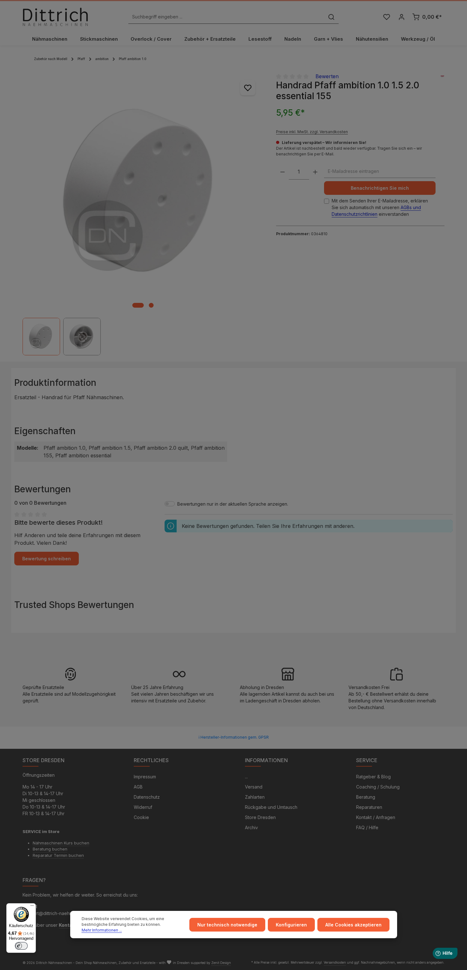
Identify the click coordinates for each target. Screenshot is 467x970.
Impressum (145, 776)
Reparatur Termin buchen (58, 855)
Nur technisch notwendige (227, 924)
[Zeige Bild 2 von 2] (151, 305)
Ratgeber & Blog (373, 776)
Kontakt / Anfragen (375, 817)
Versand (253, 786)
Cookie (141, 817)
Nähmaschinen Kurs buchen (61, 842)
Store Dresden (260, 817)
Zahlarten (255, 797)
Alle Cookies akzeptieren (353, 924)
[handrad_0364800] (143, 192)
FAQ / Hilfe (367, 827)
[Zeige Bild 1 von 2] (138, 305)
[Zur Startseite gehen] (55, 16)
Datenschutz (147, 797)
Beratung (365, 797)
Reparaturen (369, 807)
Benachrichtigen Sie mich (380, 188)
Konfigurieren (291, 924)
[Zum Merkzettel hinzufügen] (247, 87)
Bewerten (327, 76)
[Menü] (32, 907)
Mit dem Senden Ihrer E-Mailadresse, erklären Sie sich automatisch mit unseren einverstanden (380, 207)
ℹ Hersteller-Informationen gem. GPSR (234, 737)
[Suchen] (331, 17)
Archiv (251, 827)
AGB (138, 786)
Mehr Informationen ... (102, 930)
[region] (143, 213)
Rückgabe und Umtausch (271, 807)
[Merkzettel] (386, 17)
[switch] (21, 946)
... (246, 776)
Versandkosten (335, 962)
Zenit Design (221, 963)
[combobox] (226, 17)
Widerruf (143, 807)
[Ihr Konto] (401, 17)
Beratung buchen (50, 848)
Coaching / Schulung (378, 786)
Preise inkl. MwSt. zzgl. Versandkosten (312, 131)
